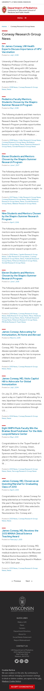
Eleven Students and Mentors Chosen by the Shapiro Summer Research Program (19, 159)
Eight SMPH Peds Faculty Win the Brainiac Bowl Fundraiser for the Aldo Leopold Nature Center (22, 431)
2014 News (13, 416)
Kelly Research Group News (17, 316)
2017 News (13, 197)
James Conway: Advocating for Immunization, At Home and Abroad (21, 333)
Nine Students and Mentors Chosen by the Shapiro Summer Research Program (21, 216)
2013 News (13, 469)
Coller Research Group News (29, 140)
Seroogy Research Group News (24, 471)
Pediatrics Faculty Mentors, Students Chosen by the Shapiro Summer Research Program (19, 102)
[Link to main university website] (22, 612)
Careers (22, 628)
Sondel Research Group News (24, 146)
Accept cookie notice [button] (22, 687)
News (9, 89)
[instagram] (22, 661)
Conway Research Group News (20, 88)
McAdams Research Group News (18, 143)
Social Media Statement (22, 637)
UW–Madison (16, 2)
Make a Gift (22, 622)
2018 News (13, 87)
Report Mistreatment (22, 640)
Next (30, 581)
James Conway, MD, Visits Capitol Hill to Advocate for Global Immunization (20, 381)
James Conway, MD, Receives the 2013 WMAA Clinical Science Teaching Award (20, 533)
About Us (22, 634)
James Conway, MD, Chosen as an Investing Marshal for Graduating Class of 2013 (20, 484)
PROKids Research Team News (14, 322)
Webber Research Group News (24, 203)
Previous (18, 581)
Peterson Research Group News (24, 261)
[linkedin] (26, 661)
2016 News (13, 254)
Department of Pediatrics (22, 7)
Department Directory (22, 631)
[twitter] (17, 661)
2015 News (13, 313)
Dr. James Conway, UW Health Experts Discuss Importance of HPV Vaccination (22, 49)
